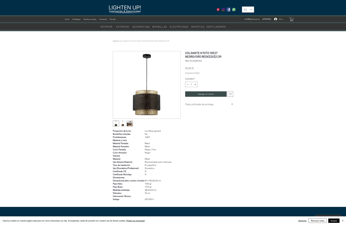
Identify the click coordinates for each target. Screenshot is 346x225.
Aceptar (334, 220)
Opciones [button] (302, 220)
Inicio (115, 41)
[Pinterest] (218, 9)
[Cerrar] (342, 221)
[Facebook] (229, 9)
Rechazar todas (317, 220)
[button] (291, 19)
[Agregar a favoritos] (230, 94)
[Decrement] (187, 84)
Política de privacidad (135, 220)
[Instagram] (223, 9)
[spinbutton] (191, 84)
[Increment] (195, 84)
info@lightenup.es (252, 19)
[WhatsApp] (234, 9)
